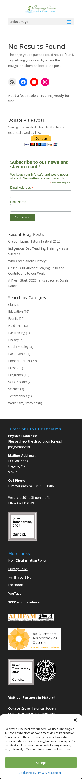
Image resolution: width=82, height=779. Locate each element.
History (13, 340)
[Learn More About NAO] (34, 649)
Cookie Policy (27, 773)
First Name (18, 201)
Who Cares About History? (27, 261)
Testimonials (17, 396)
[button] (75, 720)
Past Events (17, 353)
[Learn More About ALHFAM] (31, 620)
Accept (41, 762)
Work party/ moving (22, 403)
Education (15, 311)
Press (12, 368)
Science (13, 389)
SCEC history (17, 382)
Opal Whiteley (18, 346)
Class (12, 304)
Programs (15, 375)
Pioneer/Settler (19, 361)
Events (13, 318)
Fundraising (16, 332)
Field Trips (15, 325)
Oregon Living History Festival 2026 (34, 241)
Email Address (21, 187)
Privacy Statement (49, 773)
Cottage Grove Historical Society (32, 708)
